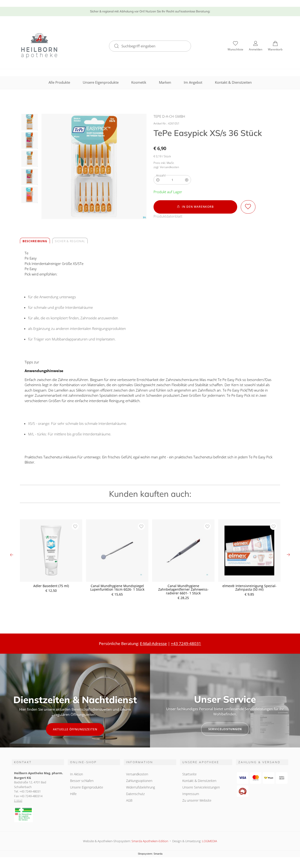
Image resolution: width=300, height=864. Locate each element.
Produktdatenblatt (168, 216)
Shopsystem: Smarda (150, 854)
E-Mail (18, 800)
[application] (195, 206)
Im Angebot (193, 82)
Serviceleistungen (225, 729)
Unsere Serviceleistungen (201, 787)
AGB (129, 800)
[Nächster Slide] (288, 554)
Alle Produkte (59, 82)
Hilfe (73, 794)
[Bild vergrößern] (93, 166)
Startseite (189, 774)
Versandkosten (137, 774)
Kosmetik (138, 82)
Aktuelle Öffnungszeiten (75, 729)
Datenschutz (135, 794)
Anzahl (160, 175)
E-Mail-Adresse (153, 643)
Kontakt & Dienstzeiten (233, 82)
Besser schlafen (82, 780)
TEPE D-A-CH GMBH (169, 116)
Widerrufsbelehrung (140, 787)
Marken (165, 82)
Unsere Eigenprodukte (101, 82)
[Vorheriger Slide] (11, 554)
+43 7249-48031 (186, 643)
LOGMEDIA (209, 841)
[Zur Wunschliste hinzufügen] (248, 206)
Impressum (190, 794)
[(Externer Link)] (38, 814)
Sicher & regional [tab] (70, 241)
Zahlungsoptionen (139, 780)
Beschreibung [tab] (34, 241)
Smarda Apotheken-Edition (149, 841)
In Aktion (76, 774)
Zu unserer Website (196, 801)
